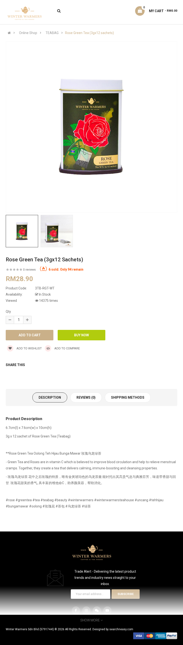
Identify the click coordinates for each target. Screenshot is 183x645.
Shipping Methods (127, 397)
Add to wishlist (29, 348)
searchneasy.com (121, 629)
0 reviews (29, 269)
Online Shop (28, 33)
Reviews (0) (86, 397)
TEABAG (52, 33)
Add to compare (67, 348)
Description (50, 397)
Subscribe (125, 594)
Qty (8, 311)
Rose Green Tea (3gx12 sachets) (89, 33)
